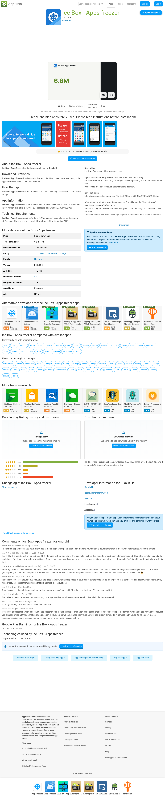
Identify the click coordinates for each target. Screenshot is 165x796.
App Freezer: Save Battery (32, 322)
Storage (156, 364)
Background (67, 351)
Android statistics (71, 722)
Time (120, 364)
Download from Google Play (83, 158)
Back (15, 370)
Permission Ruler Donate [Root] (152, 322)
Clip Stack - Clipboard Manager (11, 404)
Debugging (114, 345)
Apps (111, 4)
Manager (48, 364)
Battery (66, 364)
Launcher (58, 345)
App (6, 351)
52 (35, 276)
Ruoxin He (24, 385)
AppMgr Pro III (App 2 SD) (92, 322)
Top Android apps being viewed (34, 748)
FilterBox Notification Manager (32, 404)
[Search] (102, 4)
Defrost (49, 345)
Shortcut (23, 345)
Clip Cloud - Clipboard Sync (72, 404)
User (80, 370)
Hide (30, 351)
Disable (6, 376)
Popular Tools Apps (25, 657)
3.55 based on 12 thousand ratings (50, 253)
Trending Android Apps (73, 734)
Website (88, 498)
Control (147, 364)
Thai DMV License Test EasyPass (132, 404)
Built (88, 370)
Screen (14, 351)
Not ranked (39, 259)
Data (39, 364)
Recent (40, 370)
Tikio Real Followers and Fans (34, 766)
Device (140, 345)
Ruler (31, 370)
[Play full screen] (111, 95)
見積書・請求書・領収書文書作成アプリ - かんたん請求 (92, 404)
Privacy (138, 364)
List (111, 364)
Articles (108, 746)
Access (57, 364)
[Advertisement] (79, 43)
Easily (72, 370)
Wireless (104, 345)
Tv (97, 370)
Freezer (153, 370)
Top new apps (120, 657)
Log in (158, 4)
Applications (107, 370)
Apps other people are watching (89, 657)
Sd (118, 370)
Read (40, 345)
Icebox (68, 345)
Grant (47, 351)
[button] (123, 504)
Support (85, 345)
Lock (22, 351)
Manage (93, 364)
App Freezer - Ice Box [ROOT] (11, 322)
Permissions (8, 364)
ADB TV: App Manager (52, 322)
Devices (95, 345)
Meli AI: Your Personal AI (31, 754)
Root (39, 351)
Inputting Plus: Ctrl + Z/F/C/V (52, 404)
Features (102, 364)
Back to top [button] (158, 772)
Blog (107, 752)
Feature (15, 376)
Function (143, 370)
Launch (76, 345)
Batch (126, 370)
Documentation (111, 734)
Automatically (60, 370)
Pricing (120, 4)
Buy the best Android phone (75, 746)
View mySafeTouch (29, 760)
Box (5, 345)
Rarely (32, 345)
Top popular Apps (71, 740)
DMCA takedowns (112, 740)
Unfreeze (48, 370)
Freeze (124, 345)
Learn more (113, 242)
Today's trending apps (55, 657)
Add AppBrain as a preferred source (19, 533)
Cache (134, 370)
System (19, 364)
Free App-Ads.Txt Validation (116, 757)
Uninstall (56, 351)
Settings (75, 364)
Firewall (6, 370)
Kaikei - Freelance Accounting (152, 404)
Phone (84, 364)
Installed (129, 364)
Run (78, 351)
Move (23, 370)
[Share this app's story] (103, 95)
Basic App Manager (132, 322)
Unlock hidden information (41, 446)
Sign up (145, 4)
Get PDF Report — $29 (97, 247)
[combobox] (89, 4)
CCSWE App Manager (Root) (112, 322)
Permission (150, 345)
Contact (108, 722)
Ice (14, 345)
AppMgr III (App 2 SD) (72, 322)
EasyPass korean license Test (112, 404)
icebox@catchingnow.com (96, 493)
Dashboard (131, 4)
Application (29, 364)
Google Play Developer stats (75, 728)
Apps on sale (143, 657)
